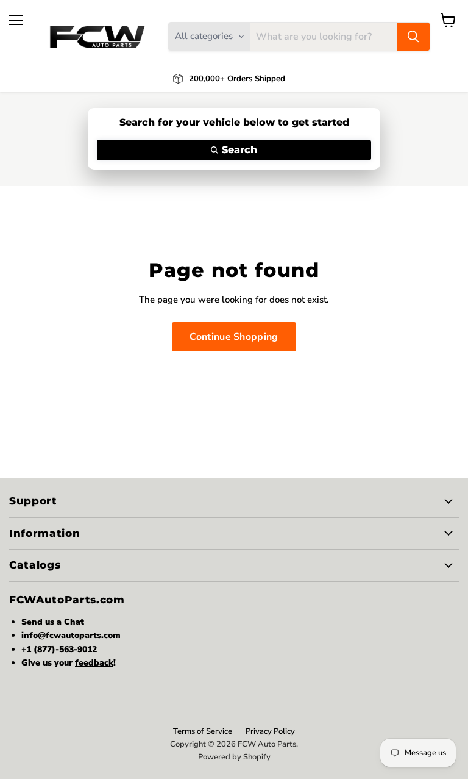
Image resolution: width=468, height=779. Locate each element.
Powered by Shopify (234, 757)
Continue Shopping (234, 336)
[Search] (413, 37)
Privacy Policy (270, 731)
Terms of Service (202, 731)
